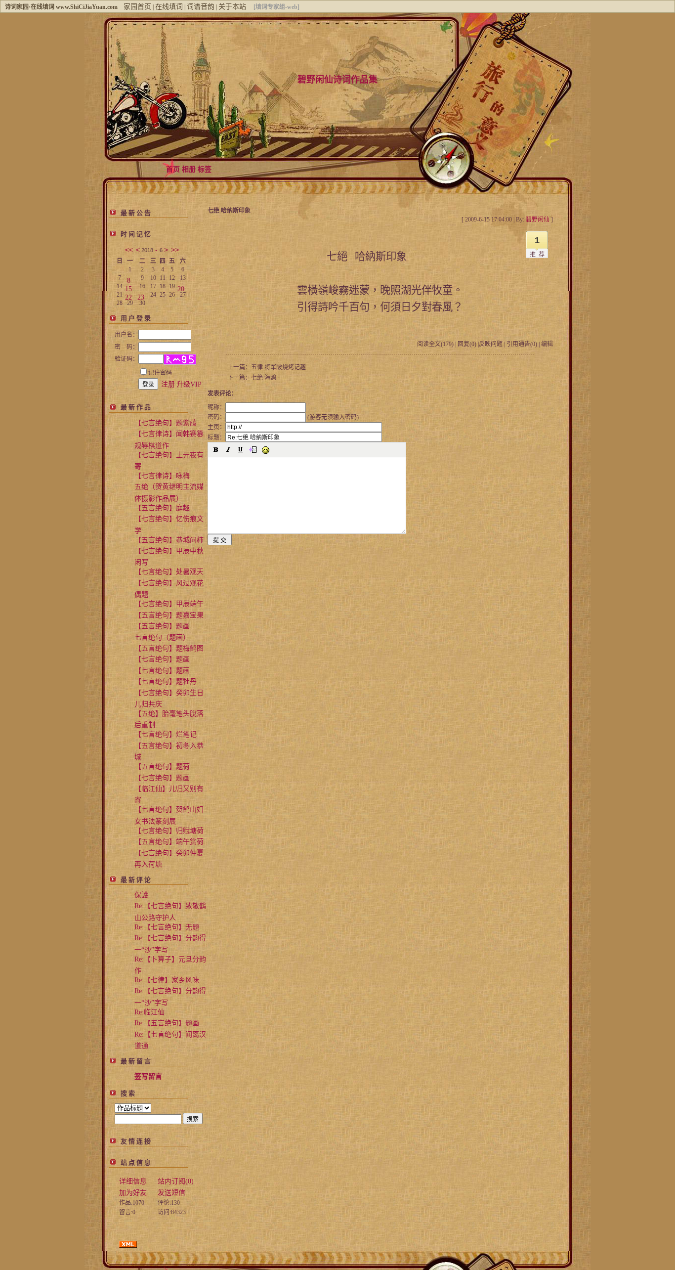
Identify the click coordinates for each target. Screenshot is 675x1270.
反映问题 (491, 344)
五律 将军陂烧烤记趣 (278, 367)
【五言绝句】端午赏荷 (169, 841)
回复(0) (467, 344)
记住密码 (160, 372)
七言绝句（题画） (162, 637)
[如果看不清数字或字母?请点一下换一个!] (180, 359)
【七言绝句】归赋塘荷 (169, 830)
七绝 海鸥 (263, 377)
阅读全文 (435, 344)
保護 (141, 895)
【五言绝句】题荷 (162, 766)
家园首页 (137, 6)
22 (128, 295)
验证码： (126, 358)
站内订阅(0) (176, 1181)
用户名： (126, 334)
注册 (168, 384)
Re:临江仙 (149, 1012)
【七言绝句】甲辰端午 (169, 604)
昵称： (216, 407)
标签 (204, 169)
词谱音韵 (200, 6)
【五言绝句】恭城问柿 (169, 540)
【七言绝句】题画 (162, 659)
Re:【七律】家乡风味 (166, 980)
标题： (216, 437)
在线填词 (169, 6)
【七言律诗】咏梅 (162, 476)
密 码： (126, 347)
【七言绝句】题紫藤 (165, 423)
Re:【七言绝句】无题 (166, 927)
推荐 (539, 254)
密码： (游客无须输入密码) (283, 417)
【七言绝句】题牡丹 (165, 681)
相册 (189, 169)
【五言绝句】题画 (162, 626)
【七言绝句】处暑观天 (169, 571)
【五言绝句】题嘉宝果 (169, 615)
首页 (173, 169)
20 (180, 287)
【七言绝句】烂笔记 (165, 734)
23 (140, 295)
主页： (216, 427)
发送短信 (171, 1192)
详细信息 (133, 1181)
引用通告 (521, 344)
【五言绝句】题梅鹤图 (169, 648)
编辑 (547, 344)
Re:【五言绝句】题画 (166, 1023)
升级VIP (189, 384)
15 (128, 287)
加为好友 (133, 1192)
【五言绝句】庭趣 (162, 508)
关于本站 (232, 6)
